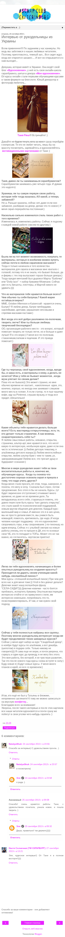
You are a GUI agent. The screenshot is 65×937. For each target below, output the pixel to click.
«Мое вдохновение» (48, 73)
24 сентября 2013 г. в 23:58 (38, 778)
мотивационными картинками (20, 151)
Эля (18, 778)
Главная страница (32, 923)
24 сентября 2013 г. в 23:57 (43, 764)
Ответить (13, 752)
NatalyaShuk (15, 744)
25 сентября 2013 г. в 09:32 (38, 826)
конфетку (20, 701)
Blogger (38, 934)
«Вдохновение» (16, 70)
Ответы (15, 759)
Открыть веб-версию (32, 928)
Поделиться (9, 728)
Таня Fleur (24, 135)
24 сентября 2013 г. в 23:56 (36, 744)
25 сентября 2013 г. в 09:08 (35, 800)
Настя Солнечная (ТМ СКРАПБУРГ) (27, 848)
